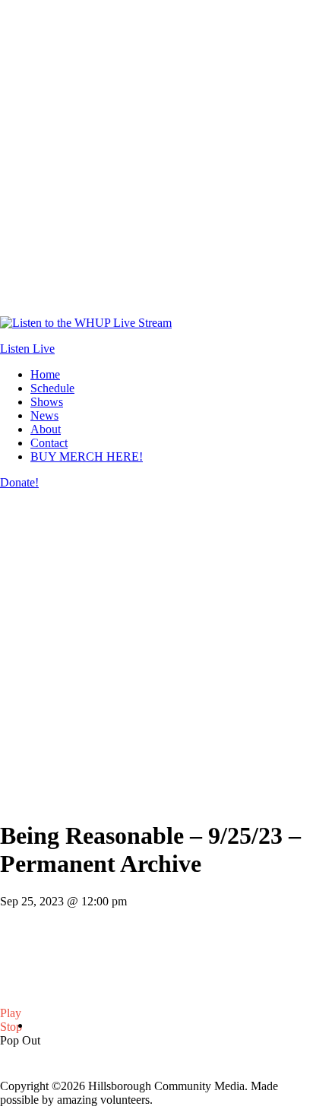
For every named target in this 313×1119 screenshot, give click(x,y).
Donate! (19, 482)
